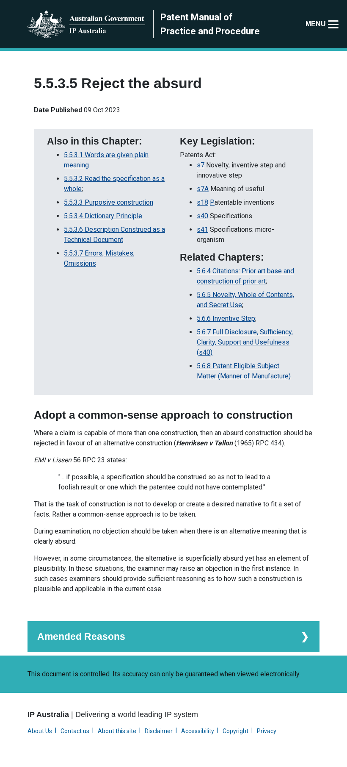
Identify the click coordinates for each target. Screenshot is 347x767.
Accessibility (197, 731)
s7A (203, 189)
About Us (40, 731)
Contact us (75, 731)
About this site (117, 731)
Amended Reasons (81, 636)
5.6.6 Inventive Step (226, 318)
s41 (202, 229)
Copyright (235, 731)
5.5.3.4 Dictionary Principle (103, 216)
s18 (202, 202)
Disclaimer (159, 731)
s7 (200, 165)
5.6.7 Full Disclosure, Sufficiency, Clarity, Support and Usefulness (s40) (245, 342)
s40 (202, 216)
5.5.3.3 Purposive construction (108, 202)
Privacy (266, 731)
